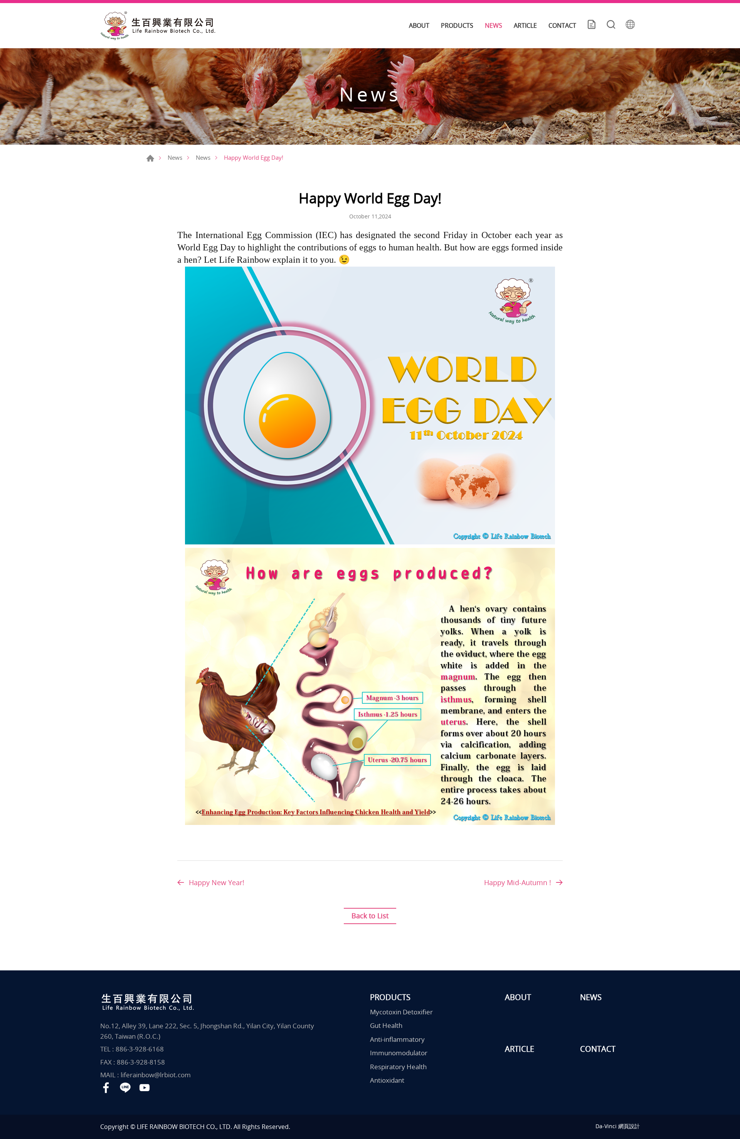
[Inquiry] (591, 25)
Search (611, 25)
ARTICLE (525, 25)
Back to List (370, 915)
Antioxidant (387, 1080)
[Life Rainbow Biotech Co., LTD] (158, 26)
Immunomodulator (398, 1052)
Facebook (106, 1087)
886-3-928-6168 (140, 1048)
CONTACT (562, 25)
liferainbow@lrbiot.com (156, 1074)
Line (125, 1087)
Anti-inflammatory (397, 1039)
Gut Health (386, 1025)
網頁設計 (629, 1126)
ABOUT (419, 25)
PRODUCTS (457, 25)
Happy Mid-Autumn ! (517, 882)
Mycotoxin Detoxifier (401, 1011)
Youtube (144, 1087)
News (175, 157)
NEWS (493, 25)
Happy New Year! (216, 882)
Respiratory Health (398, 1066)
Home (150, 158)
